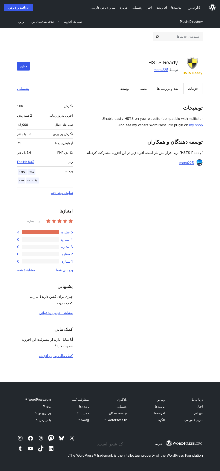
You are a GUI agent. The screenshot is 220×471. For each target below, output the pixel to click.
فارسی (158, 443)
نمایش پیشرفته (62, 193)
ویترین (161, 399)
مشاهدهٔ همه (26, 270)
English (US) (25, 162)
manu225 (161, 70)
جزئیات (193, 88)
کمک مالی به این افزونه (56, 356)
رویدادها (84, 406)
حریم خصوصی (193, 420)
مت (47, 406)
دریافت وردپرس (18, 7)
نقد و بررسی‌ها (167, 88)
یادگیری (122, 399)
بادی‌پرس (43, 420)
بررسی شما (64, 270)
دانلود (23, 66)
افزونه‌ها (159, 413)
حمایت (83, 413)
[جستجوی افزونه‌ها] (157, 36)
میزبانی (198, 413)
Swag (83, 420)
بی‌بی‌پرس (42, 413)
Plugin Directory (191, 21)
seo (21, 180)
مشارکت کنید (80, 399)
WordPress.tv (115, 420)
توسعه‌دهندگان (118, 413)
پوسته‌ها (160, 406)
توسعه (124, 88)
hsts (31, 171)
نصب (143, 88)
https (22, 171)
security (32, 180)
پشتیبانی (23, 88)
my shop (196, 125)
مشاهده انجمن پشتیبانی (56, 313)
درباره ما (197, 399)
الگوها (161, 420)
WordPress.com (38, 399)
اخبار (200, 406)
